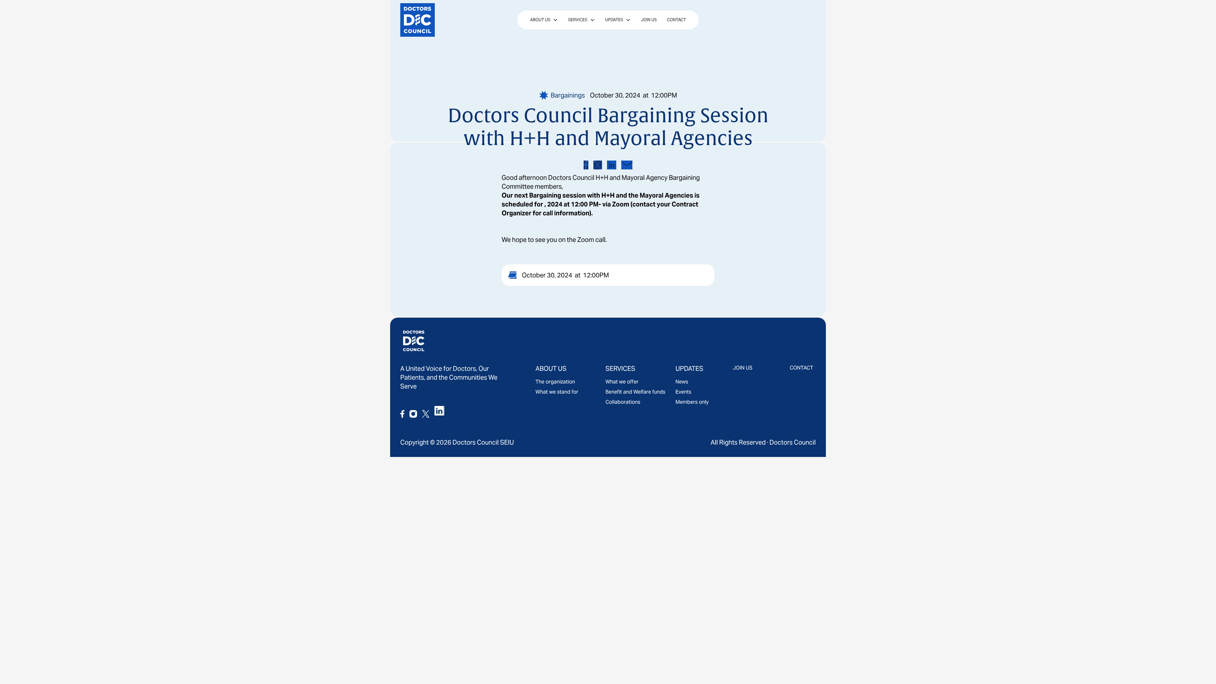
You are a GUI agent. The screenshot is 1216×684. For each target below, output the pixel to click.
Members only (692, 402)
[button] (544, 19)
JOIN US (742, 367)
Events (683, 392)
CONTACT (801, 367)
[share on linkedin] (611, 165)
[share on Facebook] (586, 165)
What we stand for (556, 392)
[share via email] (626, 165)
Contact (676, 19)
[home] (429, 20)
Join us (649, 19)
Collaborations (622, 402)
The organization (555, 381)
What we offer (621, 381)
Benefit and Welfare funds (635, 392)
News (681, 381)
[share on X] (597, 165)
